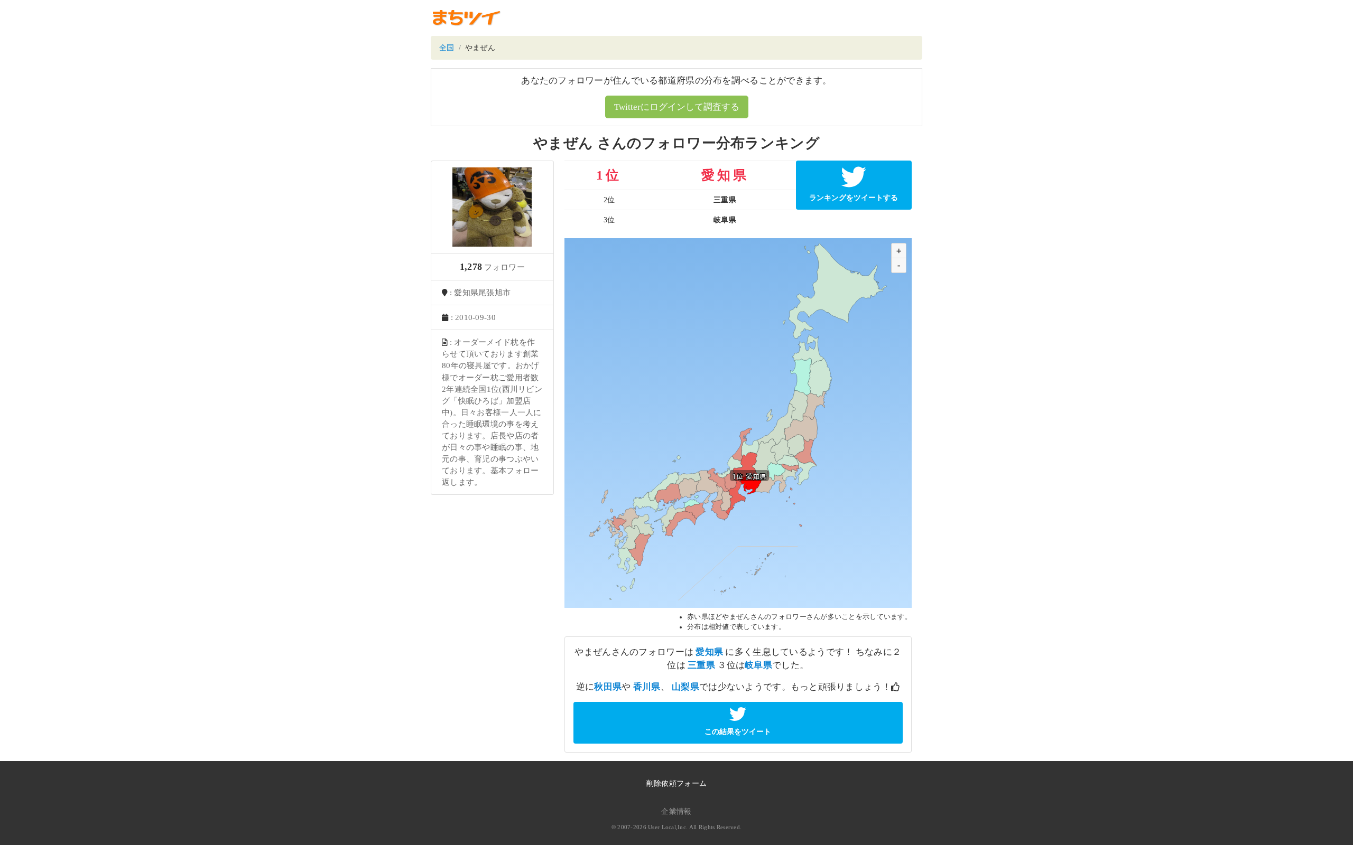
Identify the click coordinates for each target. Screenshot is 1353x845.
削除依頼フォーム (676, 783)
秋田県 (608, 687)
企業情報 (676, 811)
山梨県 (685, 687)
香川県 (647, 687)
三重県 (701, 665)
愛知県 (709, 652)
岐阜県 (758, 665)
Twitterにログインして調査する (676, 107)
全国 (447, 48)
